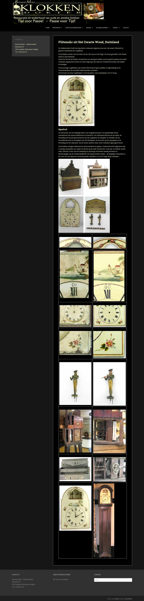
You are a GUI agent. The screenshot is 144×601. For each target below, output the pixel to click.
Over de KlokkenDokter (73, 28)
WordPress (128, 599)
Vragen (88, 28)
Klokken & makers (102, 28)
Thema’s (115, 28)
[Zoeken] (130, 580)
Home (47, 28)
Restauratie (56, 28)
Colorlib (116, 599)
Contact (126, 28)
